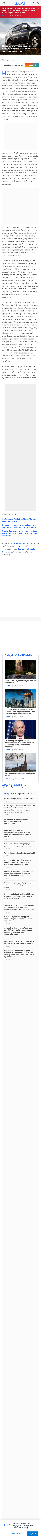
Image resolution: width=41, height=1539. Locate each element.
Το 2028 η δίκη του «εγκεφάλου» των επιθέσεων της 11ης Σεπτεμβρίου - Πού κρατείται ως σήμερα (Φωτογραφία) (20, 712)
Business (8, 778)
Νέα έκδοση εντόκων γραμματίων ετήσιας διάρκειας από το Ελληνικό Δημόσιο (18, 919)
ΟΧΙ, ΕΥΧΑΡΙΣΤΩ (18, 1534)
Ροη (6, 794)
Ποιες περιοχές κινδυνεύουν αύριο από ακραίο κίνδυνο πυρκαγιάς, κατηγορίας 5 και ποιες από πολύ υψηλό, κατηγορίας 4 (18, 11)
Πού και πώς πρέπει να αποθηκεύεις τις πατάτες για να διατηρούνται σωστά (19, 942)
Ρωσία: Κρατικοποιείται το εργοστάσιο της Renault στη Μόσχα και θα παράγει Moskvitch (19, 533)
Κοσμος (7, 716)
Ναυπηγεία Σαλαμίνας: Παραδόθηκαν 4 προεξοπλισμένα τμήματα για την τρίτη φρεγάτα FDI (19, 896)
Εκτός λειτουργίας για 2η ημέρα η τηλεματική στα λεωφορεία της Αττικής (17, 885)
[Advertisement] (20, 637)
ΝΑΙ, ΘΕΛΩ (32, 1534)
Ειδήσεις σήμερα (21, 543)
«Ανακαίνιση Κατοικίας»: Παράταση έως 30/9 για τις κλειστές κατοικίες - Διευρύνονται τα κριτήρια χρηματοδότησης (18, 931)
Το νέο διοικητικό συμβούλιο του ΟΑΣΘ (19, 853)
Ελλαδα (4, 15)
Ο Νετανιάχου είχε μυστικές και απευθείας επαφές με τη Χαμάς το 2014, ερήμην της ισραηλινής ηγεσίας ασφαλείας (20, 743)
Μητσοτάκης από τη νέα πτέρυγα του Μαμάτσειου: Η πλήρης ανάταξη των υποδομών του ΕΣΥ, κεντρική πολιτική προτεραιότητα (19, 954)
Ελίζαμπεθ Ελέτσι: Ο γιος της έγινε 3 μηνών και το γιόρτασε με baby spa (18, 845)
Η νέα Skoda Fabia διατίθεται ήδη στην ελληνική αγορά (19, 520)
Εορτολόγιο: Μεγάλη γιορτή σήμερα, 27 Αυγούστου (20, 682)
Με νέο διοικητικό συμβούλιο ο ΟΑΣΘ (18, 798)
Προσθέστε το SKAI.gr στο (19, 65)
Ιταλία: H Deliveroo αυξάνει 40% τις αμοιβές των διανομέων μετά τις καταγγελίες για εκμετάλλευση (18, 862)
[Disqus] (20, 588)
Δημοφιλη (14, 794)
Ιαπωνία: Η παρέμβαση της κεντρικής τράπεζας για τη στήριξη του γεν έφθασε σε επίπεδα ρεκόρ (18, 873)
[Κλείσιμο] (38, 8)
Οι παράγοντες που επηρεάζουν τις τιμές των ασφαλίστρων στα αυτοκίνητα (19, 526)
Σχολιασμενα (26, 794)
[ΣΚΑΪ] (20, 3)
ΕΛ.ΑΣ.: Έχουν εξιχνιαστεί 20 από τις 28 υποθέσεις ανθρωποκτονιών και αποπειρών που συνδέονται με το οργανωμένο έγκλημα (19, 809)
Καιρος (33, 3)
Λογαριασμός (38, 3)
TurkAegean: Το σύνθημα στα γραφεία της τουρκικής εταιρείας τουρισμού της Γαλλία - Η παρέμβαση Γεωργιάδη (19, 907)
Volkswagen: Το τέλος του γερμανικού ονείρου (20, 774)
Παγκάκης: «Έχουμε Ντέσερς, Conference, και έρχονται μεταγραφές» (16, 821)
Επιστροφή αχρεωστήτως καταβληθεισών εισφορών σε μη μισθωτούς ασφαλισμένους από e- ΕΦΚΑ (17, 834)
